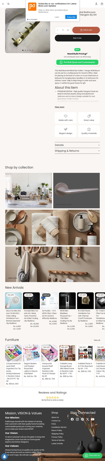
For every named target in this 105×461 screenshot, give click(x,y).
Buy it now (77, 38)
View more (59, 107)
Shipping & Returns (67, 151)
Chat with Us (94, 455)
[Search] (8, 4)
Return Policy (56, 430)
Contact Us (55, 421)
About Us (55, 417)
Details (59, 145)
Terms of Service (57, 440)
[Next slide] (47, 30)
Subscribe (71, 17)
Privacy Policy (56, 437)
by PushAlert (33, 19)
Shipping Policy (57, 434)
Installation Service (58, 427)
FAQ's (53, 424)
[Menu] (3, 4)
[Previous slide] (8, 30)
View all (97, 340)
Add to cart (87, 30)
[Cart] (102, 4)
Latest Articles (57, 444)
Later (57, 17)
